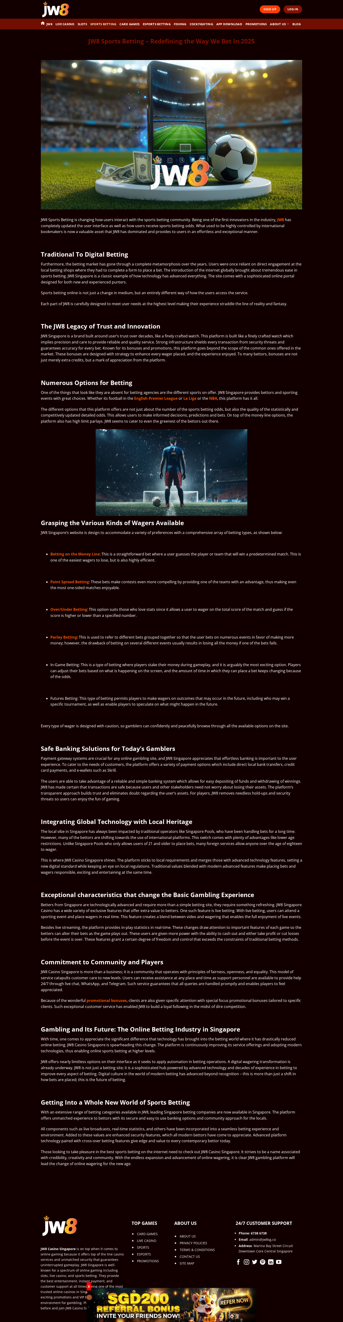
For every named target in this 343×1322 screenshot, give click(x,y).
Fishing (180, 24)
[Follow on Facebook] (238, 1262)
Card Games (129, 24)
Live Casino (65, 24)
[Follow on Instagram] (246, 1262)
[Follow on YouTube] (278, 1262)
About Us (278, 24)
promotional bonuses (107, 1000)
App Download (229, 24)
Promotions (256, 24)
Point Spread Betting (69, 581)
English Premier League (156, 398)
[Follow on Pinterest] (262, 1262)
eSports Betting (157, 24)
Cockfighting (201, 24)
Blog (296, 24)
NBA (213, 398)
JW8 (49, 24)
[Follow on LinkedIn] (270, 1262)
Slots (82, 24)
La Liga (189, 398)
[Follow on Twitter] (254, 1262)
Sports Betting (103, 24)
